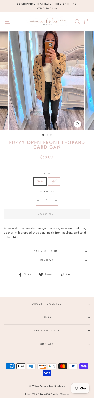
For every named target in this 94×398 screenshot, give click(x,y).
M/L (54, 181)
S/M (40, 181)
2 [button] (48, 135)
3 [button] (51, 135)
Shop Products (47, 330)
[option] (47, 6)
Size (47, 173)
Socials (46, 344)
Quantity (47, 191)
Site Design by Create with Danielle (47, 394)
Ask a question (47, 251)
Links (47, 317)
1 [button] (43, 135)
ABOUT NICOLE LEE (47, 303)
